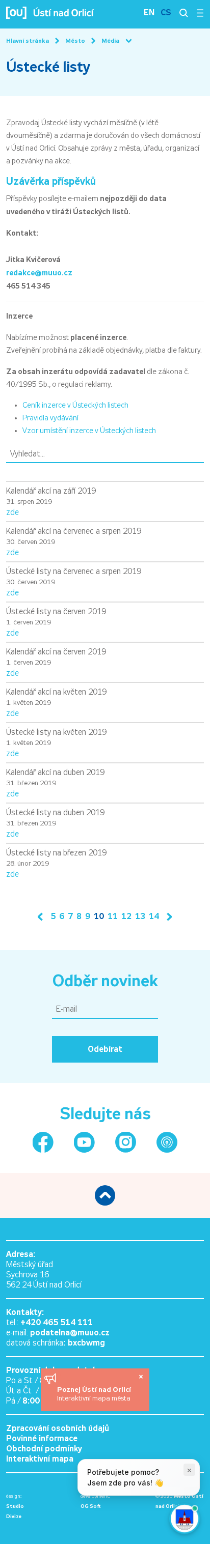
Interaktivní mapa (39, 1459)
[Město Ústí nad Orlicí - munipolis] (166, 1142)
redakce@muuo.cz (39, 272)
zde (12, 512)
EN (149, 12)
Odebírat (105, 1049)
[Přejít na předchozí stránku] (42, 916)
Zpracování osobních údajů (57, 1428)
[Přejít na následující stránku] (167, 916)
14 (154, 916)
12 (126, 916)
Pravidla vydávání (50, 418)
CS (166, 12)
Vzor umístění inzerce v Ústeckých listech (89, 430)
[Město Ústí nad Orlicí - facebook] (43, 1142)
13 (140, 916)
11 (113, 916)
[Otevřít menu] (200, 13)
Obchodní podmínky (44, 1448)
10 (99, 916)
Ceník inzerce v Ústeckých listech (75, 405)
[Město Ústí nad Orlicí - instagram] (125, 1142)
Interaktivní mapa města (93, 1398)
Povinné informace (41, 1438)
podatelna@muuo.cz (70, 1332)
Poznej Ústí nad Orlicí (95, 1389)
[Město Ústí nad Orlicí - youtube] (84, 1142)
